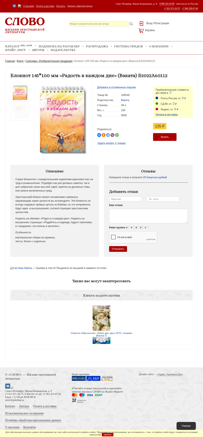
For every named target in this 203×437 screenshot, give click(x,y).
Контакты (60, 6)
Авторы (38, 50)
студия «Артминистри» (170, 374)
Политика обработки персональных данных (33, 420)
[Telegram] (108, 135)
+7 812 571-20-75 (172, 8)
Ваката (125, 100)
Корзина (150, 30)
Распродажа (97, 46)
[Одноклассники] (103, 135)
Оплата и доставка (45, 6)
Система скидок (128, 46)
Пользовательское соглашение (24, 413)
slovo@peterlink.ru (14, 400)
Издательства (63, 50)
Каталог (10, 406)
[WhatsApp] (117, 135)
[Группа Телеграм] (19, 6)
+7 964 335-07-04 (190, 8)
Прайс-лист (15, 50)
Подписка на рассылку (59, 46)
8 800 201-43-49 (167, 4)
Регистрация (161, 23)
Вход (149, 23)
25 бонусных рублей (155, 177)
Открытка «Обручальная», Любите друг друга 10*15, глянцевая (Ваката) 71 (101, 334)
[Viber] (112, 135)
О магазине (28, 6)
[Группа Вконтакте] (14, 6)
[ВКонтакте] (99, 135)
